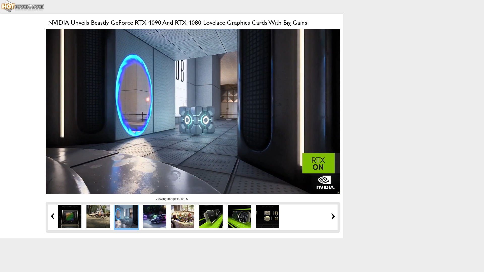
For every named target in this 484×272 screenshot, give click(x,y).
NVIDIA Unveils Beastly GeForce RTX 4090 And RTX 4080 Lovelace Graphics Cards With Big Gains (177, 22)
